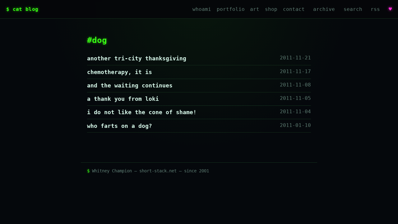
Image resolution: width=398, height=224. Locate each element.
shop (271, 9)
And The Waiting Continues (130, 85)
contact (294, 9)
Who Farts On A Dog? (119, 126)
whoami (201, 9)
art (254, 9)
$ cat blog (22, 9)
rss (375, 9)
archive (324, 9)
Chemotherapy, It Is (119, 72)
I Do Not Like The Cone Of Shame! (142, 112)
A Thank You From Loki (123, 99)
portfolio (231, 9)
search (353, 9)
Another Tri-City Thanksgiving (136, 58)
